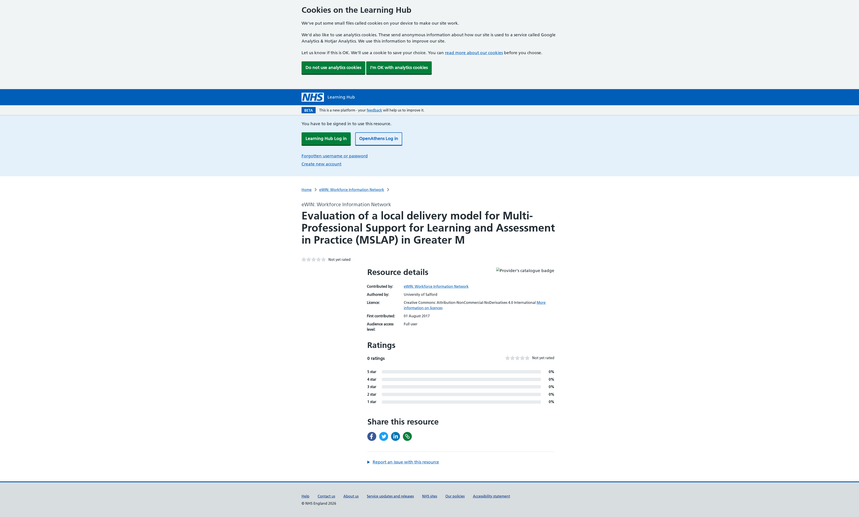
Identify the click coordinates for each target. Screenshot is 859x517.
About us (351, 496)
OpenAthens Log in (378, 138)
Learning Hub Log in (326, 138)
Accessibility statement (491, 496)
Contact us (326, 496)
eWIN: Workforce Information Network (351, 189)
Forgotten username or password (335, 156)
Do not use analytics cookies (333, 67)
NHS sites (429, 496)
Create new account (321, 164)
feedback (374, 110)
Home (307, 189)
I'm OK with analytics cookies (399, 67)
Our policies (455, 496)
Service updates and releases (390, 496)
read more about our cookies (474, 52)
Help (305, 496)
